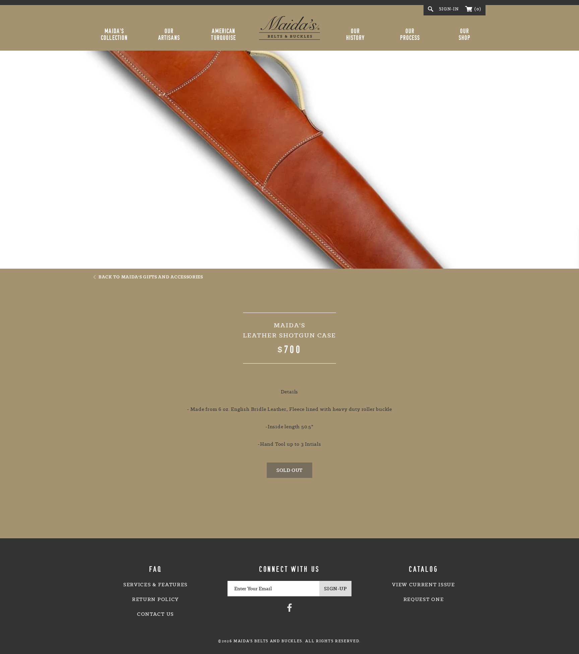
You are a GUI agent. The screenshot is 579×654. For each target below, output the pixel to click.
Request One (423, 599)
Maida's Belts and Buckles (289, 28)
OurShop (464, 34)
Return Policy (155, 599)
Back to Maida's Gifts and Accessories (151, 277)
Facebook (289, 607)
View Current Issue (423, 584)
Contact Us (155, 614)
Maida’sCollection (114, 34)
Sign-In (449, 9)
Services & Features (155, 584)
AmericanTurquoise (223, 34)
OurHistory (355, 34)
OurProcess (410, 34)
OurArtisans (169, 34)
